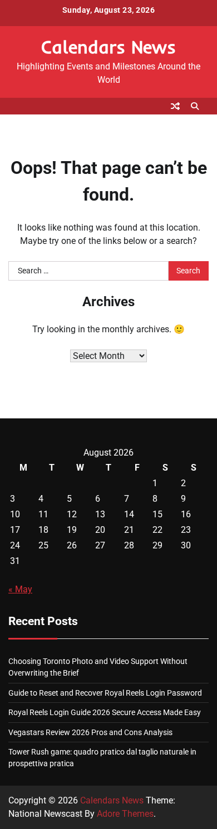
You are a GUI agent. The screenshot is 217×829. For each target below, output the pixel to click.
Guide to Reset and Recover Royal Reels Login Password (105, 692)
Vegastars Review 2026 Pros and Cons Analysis (90, 732)
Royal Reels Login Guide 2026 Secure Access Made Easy (104, 712)
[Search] (194, 106)
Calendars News (108, 47)
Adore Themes (125, 813)
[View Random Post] (175, 106)
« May (20, 589)
